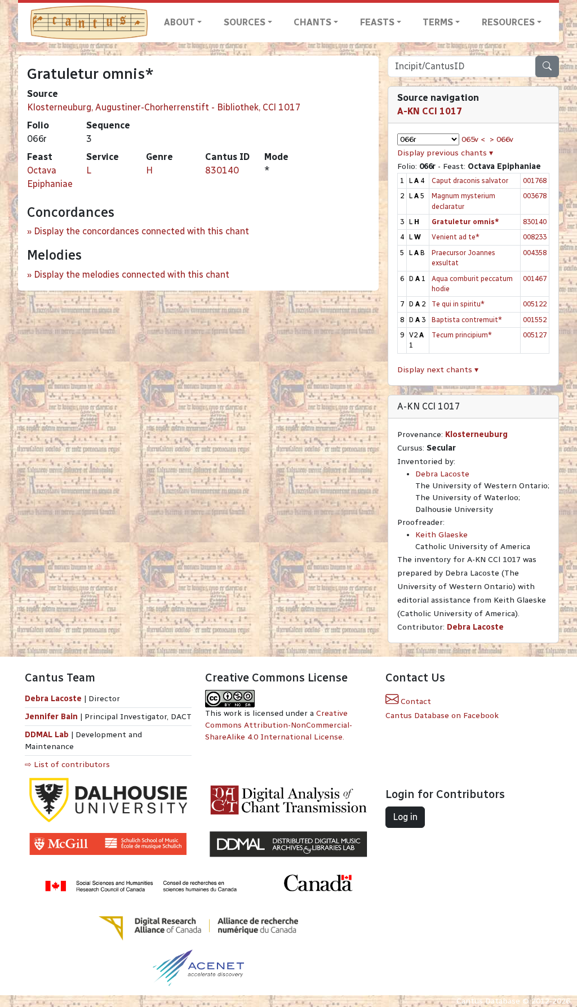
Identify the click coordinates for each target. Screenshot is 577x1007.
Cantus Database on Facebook (442, 715)
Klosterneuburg (476, 434)
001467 (535, 278)
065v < (473, 139)
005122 (535, 304)
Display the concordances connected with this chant (141, 231)
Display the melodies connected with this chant (131, 274)
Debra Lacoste (442, 474)
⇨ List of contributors (67, 764)
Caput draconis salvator (470, 180)
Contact (414, 701)
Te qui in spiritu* (458, 304)
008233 (535, 237)
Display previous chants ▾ (445, 153)
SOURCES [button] (244, 22)
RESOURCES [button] (508, 22)
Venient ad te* (456, 237)
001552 (535, 319)
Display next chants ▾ (437, 370)
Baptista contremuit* (467, 319)
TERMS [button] (438, 22)
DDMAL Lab (47, 734)
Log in (405, 817)
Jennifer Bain (52, 716)
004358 (535, 252)
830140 (222, 170)
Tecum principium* (462, 335)
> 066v (501, 139)
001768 (535, 180)
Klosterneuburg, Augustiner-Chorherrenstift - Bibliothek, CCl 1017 (164, 107)
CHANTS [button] (312, 22)
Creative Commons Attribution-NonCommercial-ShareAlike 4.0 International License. (278, 725)
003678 (535, 195)
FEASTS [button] (377, 22)
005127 (535, 335)
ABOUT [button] (179, 22)
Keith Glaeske (441, 535)
